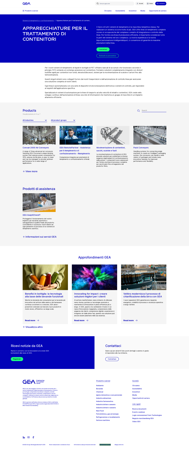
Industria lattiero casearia (105, 404)
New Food (100, 411)
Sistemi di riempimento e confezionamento (38, 20)
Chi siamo (136, 385)
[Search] (139, 111)
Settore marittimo (103, 420)
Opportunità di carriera (141, 398)
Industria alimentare (103, 398)
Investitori (136, 392)
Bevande (99, 389)
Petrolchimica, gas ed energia (107, 414)
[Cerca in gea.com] (97, 3)
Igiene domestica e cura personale (109, 395)
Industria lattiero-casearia (106, 408)
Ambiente (100, 385)
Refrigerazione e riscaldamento (108, 417)
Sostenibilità (137, 389)
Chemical (99, 392)
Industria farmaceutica (104, 401)
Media (134, 395)
